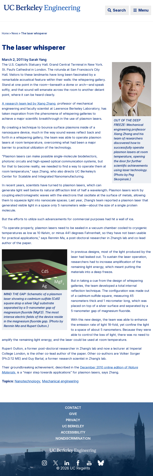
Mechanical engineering (60, 381)
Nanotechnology (27, 381)
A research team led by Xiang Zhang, (29, 103)
